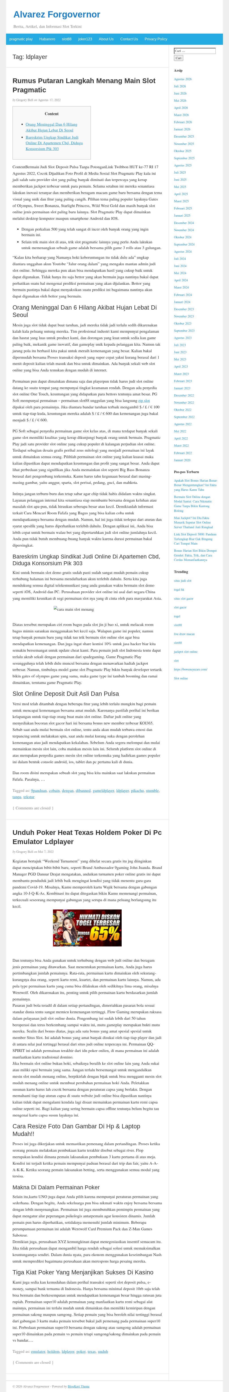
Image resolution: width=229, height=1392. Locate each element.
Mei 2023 (180, 359)
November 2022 (184, 402)
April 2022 (181, 438)
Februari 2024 (183, 295)
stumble (152, 790)
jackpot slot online (185, 651)
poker (80, 1351)
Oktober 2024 (182, 237)
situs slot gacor (183, 598)
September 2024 (184, 244)
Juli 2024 (180, 258)
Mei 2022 (180, 431)
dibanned (83, 790)
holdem (53, 1351)
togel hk (179, 589)
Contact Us (129, 39)
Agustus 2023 (183, 338)
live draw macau (184, 634)
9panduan (39, 790)
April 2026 (181, 108)
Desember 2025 (184, 136)
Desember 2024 (184, 223)
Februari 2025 (183, 208)
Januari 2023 (182, 388)
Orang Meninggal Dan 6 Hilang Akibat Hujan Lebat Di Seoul (51, 127)
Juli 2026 (180, 86)
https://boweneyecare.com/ (190, 669)
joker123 (85, 39)
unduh (103, 1351)
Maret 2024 (181, 287)
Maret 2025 (181, 201)
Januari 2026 (182, 129)
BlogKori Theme (78, 1386)
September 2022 (184, 417)
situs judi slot (182, 580)
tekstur (28, 796)
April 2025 (181, 194)
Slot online (181, 678)
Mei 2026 (180, 100)
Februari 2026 (183, 122)
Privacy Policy (156, 39)
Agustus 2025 (183, 165)
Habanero (47, 39)
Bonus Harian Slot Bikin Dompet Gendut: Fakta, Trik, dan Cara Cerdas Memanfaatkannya (195, 555)
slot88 (67, 39)
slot (176, 660)
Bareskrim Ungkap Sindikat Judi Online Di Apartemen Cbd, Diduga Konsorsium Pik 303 (54, 142)
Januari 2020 (182, 460)
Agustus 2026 (183, 79)
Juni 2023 (180, 352)
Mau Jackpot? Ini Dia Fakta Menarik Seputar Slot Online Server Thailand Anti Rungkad (193, 522)
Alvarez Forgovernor (56, 14)
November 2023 (184, 316)
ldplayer (122, 790)
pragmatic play (21, 39)
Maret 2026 (181, 115)
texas (92, 1351)
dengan (68, 790)
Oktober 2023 (182, 323)
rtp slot (144, 400)
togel (177, 616)
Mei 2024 (180, 273)
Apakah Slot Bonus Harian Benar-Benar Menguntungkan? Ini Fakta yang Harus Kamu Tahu (196, 485)
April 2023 (181, 366)
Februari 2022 (183, 453)
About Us (106, 39)
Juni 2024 (180, 266)
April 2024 (181, 280)
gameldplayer (103, 790)
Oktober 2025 (182, 151)
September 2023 (184, 330)
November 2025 (184, 144)
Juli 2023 (180, 345)
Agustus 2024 (183, 251)
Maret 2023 (181, 374)
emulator (38, 1351)
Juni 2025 (180, 179)
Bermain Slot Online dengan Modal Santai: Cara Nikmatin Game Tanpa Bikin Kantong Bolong (193, 504)
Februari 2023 (183, 381)
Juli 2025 (180, 172)
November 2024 (184, 230)
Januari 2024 (182, 302)
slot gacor (180, 607)
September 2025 (184, 158)
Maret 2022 (181, 445)
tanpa (17, 796)
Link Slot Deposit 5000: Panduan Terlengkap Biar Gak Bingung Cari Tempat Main (195, 538)
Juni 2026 (180, 93)
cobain (54, 790)
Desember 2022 (184, 395)
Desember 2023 (184, 309)
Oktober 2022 (182, 409)
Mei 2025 (180, 187)
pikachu (137, 790)
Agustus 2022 (183, 424)
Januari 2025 (182, 215)
